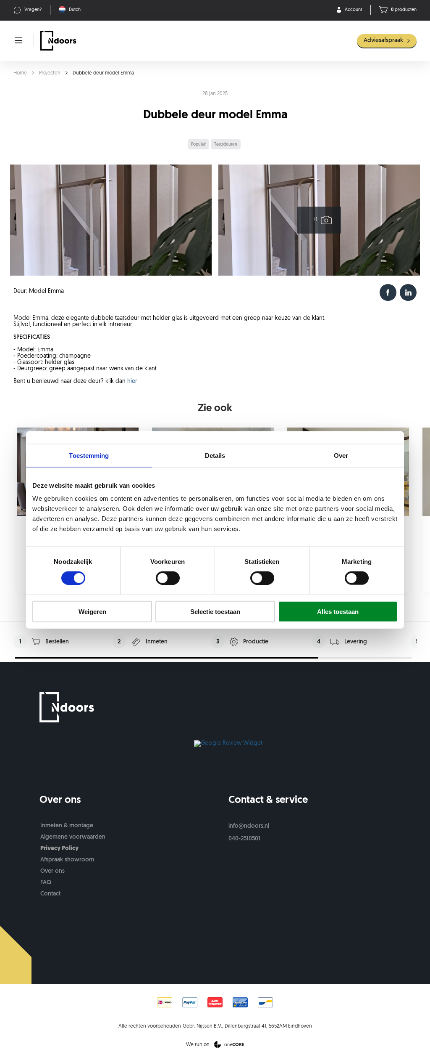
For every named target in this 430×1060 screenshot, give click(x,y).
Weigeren (92, 611)
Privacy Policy (59, 848)
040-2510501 (244, 839)
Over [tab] (341, 455)
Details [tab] (215, 455)
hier (132, 381)
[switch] (168, 577)
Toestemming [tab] (89, 455)
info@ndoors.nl (248, 826)
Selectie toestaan (215, 611)
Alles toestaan (338, 611)
